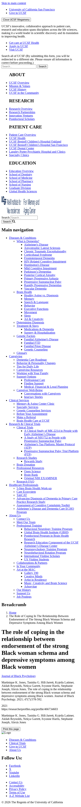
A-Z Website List (19, 795)
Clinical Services (19, 400)
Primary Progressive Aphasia (41, 278)
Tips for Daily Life (28, 366)
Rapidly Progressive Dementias (42, 285)
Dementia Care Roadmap (32, 359)
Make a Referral (26, 417)
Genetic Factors (26, 336)
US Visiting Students (36, 559)
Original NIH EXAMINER (40, 478)
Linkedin (14, 775)
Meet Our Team (26, 522)
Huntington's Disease (36, 264)
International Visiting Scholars (42, 556)
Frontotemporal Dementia (39, 258)
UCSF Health (17, 138)
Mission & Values (19, 86)
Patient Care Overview (22, 134)
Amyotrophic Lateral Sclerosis (42, 248)
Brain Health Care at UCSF (33, 420)
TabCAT (22, 495)
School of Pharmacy (21, 181)
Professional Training (29, 525)
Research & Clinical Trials (24, 424)
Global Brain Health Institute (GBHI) (46, 532)
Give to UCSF (17, 12)
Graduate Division (20, 188)
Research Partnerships (22, 112)
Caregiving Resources (30, 369)
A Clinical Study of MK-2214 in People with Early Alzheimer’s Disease (51, 432)
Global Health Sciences (23, 191)
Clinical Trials (25, 427)
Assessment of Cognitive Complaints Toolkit (43, 505)
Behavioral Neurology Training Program (48, 529)
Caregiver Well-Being (30, 390)
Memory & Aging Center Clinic (35, 403)
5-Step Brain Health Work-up (34, 488)
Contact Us (23, 518)
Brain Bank (31, 474)
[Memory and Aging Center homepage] (20, 214)
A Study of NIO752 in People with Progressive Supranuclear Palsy (45, 439)
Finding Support (34, 383)
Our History (24, 589)
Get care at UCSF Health (24, 42)
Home (12, 612)
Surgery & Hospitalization (39, 332)
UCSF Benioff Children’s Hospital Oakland (35, 141)
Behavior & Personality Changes (36, 363)
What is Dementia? (28, 241)
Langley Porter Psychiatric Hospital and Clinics (37, 151)
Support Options (26, 376)
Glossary (22, 353)
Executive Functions (36, 309)
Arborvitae (30, 586)
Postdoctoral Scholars (22, 119)
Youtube (14, 772)
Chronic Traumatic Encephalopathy (45, 251)
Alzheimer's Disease (36, 244)
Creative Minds (33, 576)
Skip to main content (14, 3)
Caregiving (15, 356)
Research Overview (21, 108)
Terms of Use (17, 792)
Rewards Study (33, 461)
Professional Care (34, 380)
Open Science (32, 471)
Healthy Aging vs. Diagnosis (41, 295)
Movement (30, 312)
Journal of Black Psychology (19, 676)
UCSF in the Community (24, 92)
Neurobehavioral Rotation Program (45, 552)
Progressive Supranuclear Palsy (42, 281)
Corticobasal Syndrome (38, 254)
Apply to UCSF (18, 46)
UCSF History (17, 89)
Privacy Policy (17, 789)
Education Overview (21, 171)
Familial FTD (32, 342)
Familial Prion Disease (37, 346)
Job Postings (24, 596)
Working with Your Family (32, 373)
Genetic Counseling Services (34, 410)
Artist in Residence (35, 579)
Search (6, 217)
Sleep (27, 315)
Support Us (23, 593)
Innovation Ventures (21, 115)
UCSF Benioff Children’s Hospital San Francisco (38, 145)
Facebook (15, 765)
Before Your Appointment (32, 413)
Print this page (11, 729)
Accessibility (16, 785)
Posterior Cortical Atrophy (39, 275)
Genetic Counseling (36, 349)
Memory (29, 298)
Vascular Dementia (35, 288)
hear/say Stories (33, 397)
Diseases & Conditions (22, 237)
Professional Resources (30, 468)
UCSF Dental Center (21, 148)
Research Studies (27, 457)
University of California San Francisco (32, 9)
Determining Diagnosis (30, 322)
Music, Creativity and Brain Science (45, 583)
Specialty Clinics (19, 155)
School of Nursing (20, 184)
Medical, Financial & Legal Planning (46, 386)
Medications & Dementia (39, 329)
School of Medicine (20, 177)
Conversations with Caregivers (42, 393)
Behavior (29, 305)
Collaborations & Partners (32, 562)
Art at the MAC (26, 569)
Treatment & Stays (28, 325)
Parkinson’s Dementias (37, 271)
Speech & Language (36, 302)
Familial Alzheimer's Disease (41, 339)
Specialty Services (27, 407)
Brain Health (24, 292)
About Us (15, 515)
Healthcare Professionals (23, 485)
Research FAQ (25, 481)
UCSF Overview (19, 82)
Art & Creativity (34, 319)
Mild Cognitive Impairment (40, 268)
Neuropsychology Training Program (45, 549)
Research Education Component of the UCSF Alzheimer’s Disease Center (51, 544)
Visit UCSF (16, 49)
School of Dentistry (20, 174)
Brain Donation (26, 464)
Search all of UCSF (37, 59)
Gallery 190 (31, 573)
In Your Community (28, 566)
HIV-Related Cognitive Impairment (45, 261)
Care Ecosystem (26, 491)
